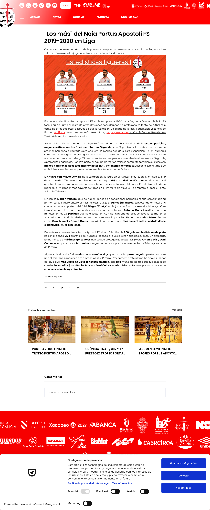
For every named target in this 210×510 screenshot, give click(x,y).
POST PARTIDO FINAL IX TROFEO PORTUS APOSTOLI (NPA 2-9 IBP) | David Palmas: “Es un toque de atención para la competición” (51, 351)
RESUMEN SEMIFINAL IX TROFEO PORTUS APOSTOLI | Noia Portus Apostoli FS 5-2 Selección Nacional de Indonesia (158, 351)
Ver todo (177, 309)
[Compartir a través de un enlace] (70, 287)
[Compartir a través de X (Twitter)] (53, 287)
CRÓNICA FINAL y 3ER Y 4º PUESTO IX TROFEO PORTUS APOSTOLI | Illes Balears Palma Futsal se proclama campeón (105, 351)
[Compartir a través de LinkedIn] (61, 287)
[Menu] (22, 17)
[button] (77, 5)
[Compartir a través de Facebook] (45, 287)
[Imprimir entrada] (78, 287)
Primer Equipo (53, 276)
